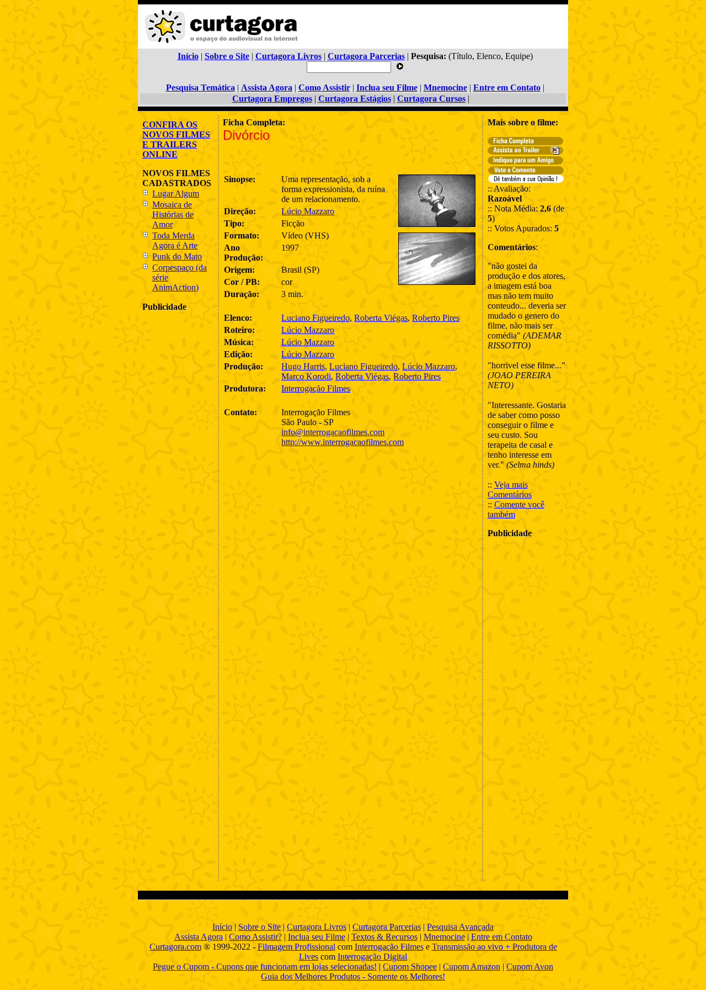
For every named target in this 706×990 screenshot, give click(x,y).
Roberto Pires (435, 317)
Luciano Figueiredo (315, 317)
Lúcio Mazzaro (307, 211)
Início (222, 926)
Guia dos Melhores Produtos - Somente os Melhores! (353, 976)
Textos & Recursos (384, 936)
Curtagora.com (175, 946)
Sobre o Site (259, 926)
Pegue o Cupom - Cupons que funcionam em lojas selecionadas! (265, 966)
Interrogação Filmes (315, 388)
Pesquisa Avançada (460, 926)
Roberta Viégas (381, 317)
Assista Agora (198, 936)
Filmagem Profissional (296, 946)
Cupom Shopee (410, 966)
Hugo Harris (303, 366)
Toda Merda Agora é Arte (174, 240)
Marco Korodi (306, 376)
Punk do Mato (177, 256)
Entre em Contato (501, 936)
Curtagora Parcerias (386, 926)
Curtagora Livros (316, 926)
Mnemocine (444, 936)
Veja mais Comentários (510, 489)
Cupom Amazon (471, 966)
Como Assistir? (255, 936)
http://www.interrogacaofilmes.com (342, 442)
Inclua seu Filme (316, 936)
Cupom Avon (529, 966)
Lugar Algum (175, 193)
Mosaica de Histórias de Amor (173, 214)
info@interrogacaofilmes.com (332, 432)
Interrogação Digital (372, 956)
